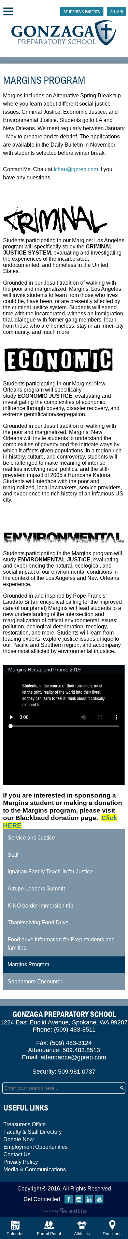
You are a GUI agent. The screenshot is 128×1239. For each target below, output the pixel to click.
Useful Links (25, 1108)
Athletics (82, 1233)
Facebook (69, 1199)
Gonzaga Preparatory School (64, 33)
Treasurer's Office (24, 1124)
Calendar (15, 1233)
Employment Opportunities (35, 1147)
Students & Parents (81, 11)
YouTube (99, 1199)
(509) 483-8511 (75, 1029)
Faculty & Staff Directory (32, 1132)
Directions (112, 1233)
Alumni (116, 11)
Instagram (79, 1199)
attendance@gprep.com (73, 1057)
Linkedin (89, 1199)
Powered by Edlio (64, 1210)
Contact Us (16, 1154)
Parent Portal (49, 1233)
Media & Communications (34, 1169)
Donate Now (18, 1139)
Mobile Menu (8, 11)
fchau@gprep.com (76, 169)
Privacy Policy (20, 1162)
